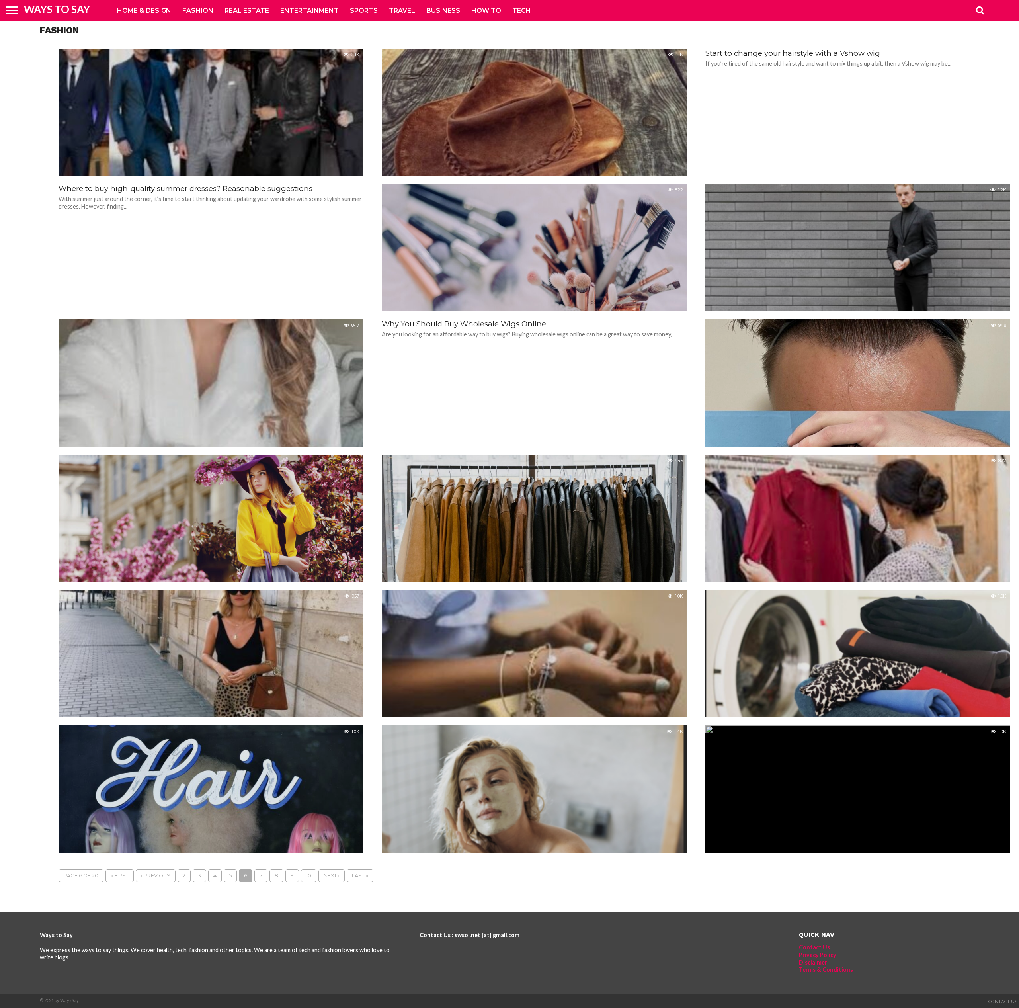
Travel (402, 10)
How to (486, 10)
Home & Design (144, 10)
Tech (521, 10)
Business (443, 10)
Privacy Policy (817, 954)
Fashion (197, 10)
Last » (360, 876)
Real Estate (246, 10)
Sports (364, 10)
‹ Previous (155, 876)
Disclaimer (813, 962)
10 (308, 876)
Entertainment (309, 10)
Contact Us (814, 947)
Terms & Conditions (826, 969)
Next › (332, 876)
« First (120, 876)
